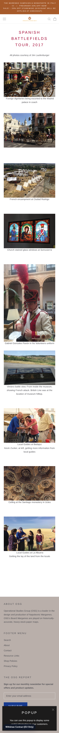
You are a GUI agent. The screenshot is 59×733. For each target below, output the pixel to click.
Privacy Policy (10, 666)
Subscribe (15, 706)
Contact (7, 650)
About (7, 645)
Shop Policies (10, 661)
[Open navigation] (4, 19)
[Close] (53, 709)
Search (7, 640)
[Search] (49, 19)
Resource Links (11, 655)
